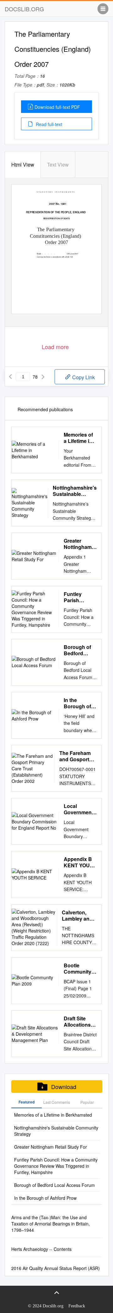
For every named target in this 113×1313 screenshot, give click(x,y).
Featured (27, 1102)
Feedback (76, 1306)
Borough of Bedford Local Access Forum (80, 650)
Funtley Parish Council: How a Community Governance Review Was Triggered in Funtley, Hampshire (80, 597)
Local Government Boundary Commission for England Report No (79, 809)
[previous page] (10, 376)
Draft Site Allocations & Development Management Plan (80, 1021)
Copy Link (83, 377)
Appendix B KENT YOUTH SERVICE (80, 862)
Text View (58, 164)
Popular (87, 1102)
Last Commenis (56, 1102)
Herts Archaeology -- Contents (41, 1249)
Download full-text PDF (57, 107)
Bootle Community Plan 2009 (77, 968)
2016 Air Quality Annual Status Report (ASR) (55, 1268)
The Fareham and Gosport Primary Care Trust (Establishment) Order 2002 (78, 756)
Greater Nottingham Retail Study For (78, 544)
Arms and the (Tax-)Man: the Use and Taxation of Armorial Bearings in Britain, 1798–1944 (50, 1223)
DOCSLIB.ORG (24, 9)
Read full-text (48, 124)
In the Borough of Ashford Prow (80, 703)
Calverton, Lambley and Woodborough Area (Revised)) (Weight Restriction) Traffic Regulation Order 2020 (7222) (79, 915)
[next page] (43, 376)
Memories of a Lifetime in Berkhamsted (80, 438)
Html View (22, 164)
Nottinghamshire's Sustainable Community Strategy (75, 491)
